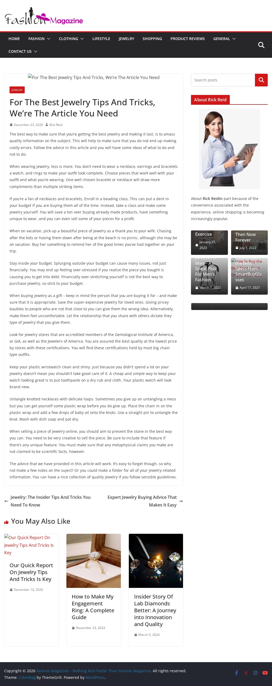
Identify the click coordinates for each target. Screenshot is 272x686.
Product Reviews (188, 38)
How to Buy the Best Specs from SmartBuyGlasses (248, 269)
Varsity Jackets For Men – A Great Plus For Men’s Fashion (206, 266)
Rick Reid (55, 125)
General (221, 38)
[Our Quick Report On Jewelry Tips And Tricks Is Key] (31, 537)
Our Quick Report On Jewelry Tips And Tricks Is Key (31, 572)
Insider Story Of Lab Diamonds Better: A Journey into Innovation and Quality (155, 610)
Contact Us (20, 51)
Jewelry (126, 38)
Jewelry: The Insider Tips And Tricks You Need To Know (51, 501)
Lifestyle (101, 38)
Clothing (68, 38)
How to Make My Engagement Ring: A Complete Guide (93, 607)
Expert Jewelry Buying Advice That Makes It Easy (142, 501)
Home (14, 38)
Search (261, 80)
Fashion (36, 38)
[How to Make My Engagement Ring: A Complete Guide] (93, 537)
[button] (47, 38)
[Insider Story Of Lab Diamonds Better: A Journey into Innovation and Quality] (156, 537)
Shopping (152, 38)
